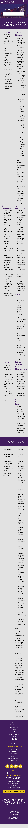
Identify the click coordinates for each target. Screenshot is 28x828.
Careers (14, 740)
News (14, 733)
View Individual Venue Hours (14, 791)
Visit (14, 722)
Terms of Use (17, 818)
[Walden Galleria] (14, 802)
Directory (14, 728)
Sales (14, 729)
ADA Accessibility (14, 758)
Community (14, 736)
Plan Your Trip (14, 724)
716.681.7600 (14, 814)
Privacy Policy (14, 760)
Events (14, 731)
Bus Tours (14, 726)
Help (14, 741)
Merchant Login (14, 762)
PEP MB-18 (14, 743)
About (14, 748)
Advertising (14, 738)
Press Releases (14, 735)
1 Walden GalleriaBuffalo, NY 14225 (14, 812)
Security (14, 750)
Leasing (14, 753)
